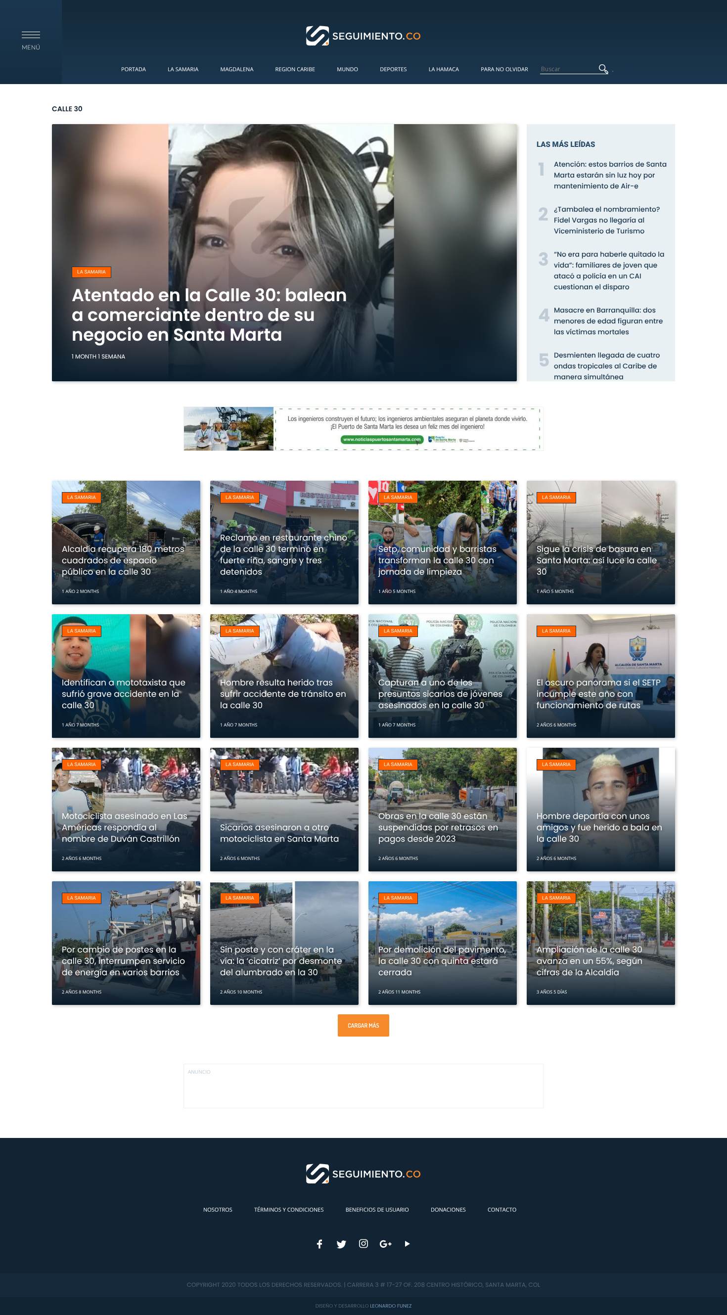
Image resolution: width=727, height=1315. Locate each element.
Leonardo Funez (390, 1306)
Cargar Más (363, 1025)
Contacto (502, 1210)
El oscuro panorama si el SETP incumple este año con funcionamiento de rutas (599, 694)
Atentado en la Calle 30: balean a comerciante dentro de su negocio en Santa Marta (209, 315)
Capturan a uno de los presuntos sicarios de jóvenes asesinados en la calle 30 (440, 694)
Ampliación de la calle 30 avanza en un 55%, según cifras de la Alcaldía (589, 961)
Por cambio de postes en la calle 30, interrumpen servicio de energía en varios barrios (123, 961)
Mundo (347, 69)
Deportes (393, 69)
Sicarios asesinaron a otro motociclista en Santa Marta (279, 833)
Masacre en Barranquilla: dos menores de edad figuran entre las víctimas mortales (608, 321)
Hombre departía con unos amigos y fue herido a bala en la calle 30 (599, 827)
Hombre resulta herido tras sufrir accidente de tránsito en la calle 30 (283, 694)
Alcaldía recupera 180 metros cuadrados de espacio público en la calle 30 (123, 560)
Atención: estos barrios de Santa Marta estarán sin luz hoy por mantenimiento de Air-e (610, 175)
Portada (133, 69)
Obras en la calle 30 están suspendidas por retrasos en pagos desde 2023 (438, 827)
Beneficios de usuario (377, 1210)
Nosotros (217, 1210)
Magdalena (236, 69)
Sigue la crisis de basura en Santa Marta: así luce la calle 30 (597, 560)
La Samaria (183, 69)
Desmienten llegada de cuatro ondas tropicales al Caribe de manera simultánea (607, 366)
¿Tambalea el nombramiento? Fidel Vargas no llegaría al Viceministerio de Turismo (607, 220)
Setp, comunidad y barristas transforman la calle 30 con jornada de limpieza (437, 560)
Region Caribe (295, 69)
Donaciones (448, 1210)
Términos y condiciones (288, 1210)
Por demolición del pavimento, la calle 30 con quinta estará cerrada (442, 961)
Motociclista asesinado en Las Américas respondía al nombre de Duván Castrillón (124, 827)
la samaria (91, 272)
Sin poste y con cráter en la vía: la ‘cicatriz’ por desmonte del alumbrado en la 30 (281, 961)
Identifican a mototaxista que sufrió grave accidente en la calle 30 (123, 694)
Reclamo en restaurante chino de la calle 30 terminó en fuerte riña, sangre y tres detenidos (283, 555)
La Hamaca (444, 69)
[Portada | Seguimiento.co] (363, 35)
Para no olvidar (504, 69)
